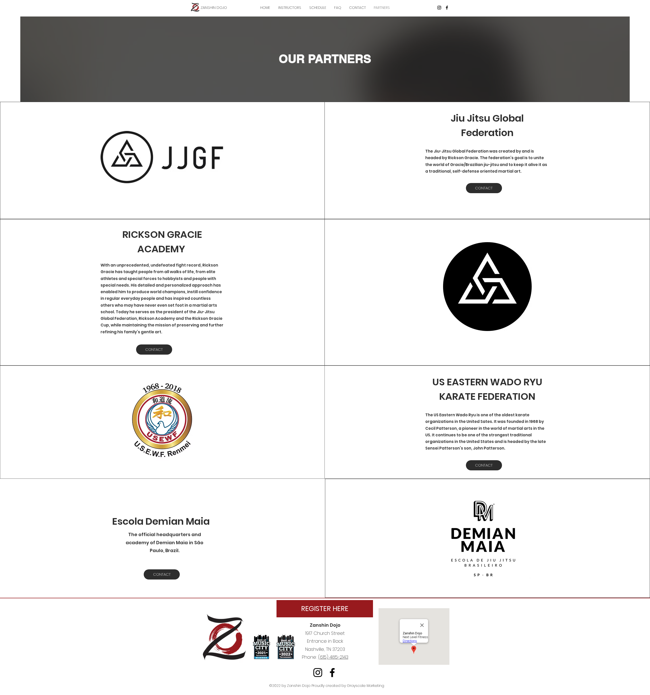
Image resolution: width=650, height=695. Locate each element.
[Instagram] (439, 7)
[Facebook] (446, 7)
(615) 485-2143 (333, 657)
